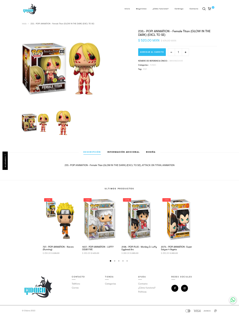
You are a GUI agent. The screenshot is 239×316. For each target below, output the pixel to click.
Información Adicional (123, 152)
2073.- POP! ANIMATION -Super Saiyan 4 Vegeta (176, 248)
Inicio (127, 9)
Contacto (194, 9)
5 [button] (127, 261)
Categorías (110, 284)
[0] (209, 9)
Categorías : (143, 65)
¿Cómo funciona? (161, 9)
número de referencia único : (153, 61)
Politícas (142, 292)
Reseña (151, 152)
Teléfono (76, 284)
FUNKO (153, 65)
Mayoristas (141, 9)
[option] (78, 68)
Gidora (27, 310)
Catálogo (179, 9)
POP (145, 69)
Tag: (140, 69)
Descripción (92, 152)
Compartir (5, 162)
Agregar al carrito (152, 52)
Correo (75, 288)
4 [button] (123, 261)
